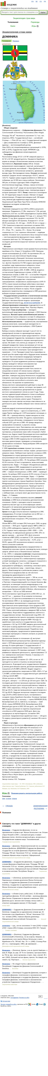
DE (37, 1)
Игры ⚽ (35, 26)
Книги (12, 26)
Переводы (35, 22)
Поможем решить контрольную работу (26, 793)
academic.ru (9, 3)
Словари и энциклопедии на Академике (19, 8)
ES (41, 1)
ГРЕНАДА (9, 806)
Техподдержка (14, 997)
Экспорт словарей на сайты (8, 1004)
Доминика (6, 830)
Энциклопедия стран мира (24, 18)
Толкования (13, 22)
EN (32, 1)
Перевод (16, 41)
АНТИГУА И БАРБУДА (32, 303)
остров (8, 798)
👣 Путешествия (5, 1001)
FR (45, 1)
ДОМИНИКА (6, 862)
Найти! (43, 12)
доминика (6, 925)
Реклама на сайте (24, 997)
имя (3, 798)
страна (14, 798)
